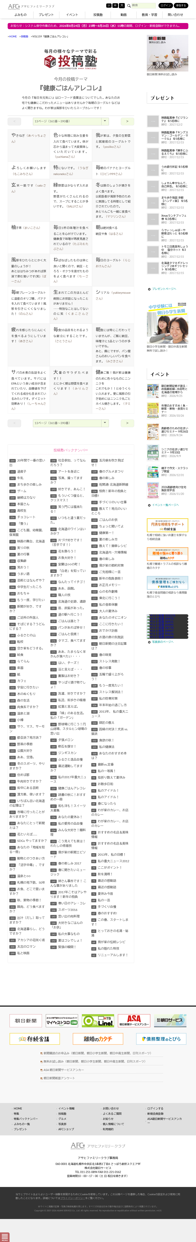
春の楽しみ (103, 478)
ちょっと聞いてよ (108, 526)
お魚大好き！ (64, 557)
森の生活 (20, 700)
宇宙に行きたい (25, 687)
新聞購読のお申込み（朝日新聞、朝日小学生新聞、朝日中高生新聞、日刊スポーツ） (98, 1053)
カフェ (18, 681)
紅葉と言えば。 (65, 706)
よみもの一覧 (22, 1124)
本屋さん (20, 504)
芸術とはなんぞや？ (28, 580)
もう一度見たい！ (108, 685)
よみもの (20, 14)
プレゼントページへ (164, 289)
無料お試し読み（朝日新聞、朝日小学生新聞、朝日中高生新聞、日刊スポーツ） (95, 1061)
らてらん (20, 661)
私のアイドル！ (105, 790)
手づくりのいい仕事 (109, 502)
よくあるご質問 (112, 1114)
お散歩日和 (102, 784)
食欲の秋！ (103, 740)
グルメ (62, 1119)
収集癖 (18, 561)
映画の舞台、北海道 (28, 541)
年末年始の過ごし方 (109, 705)
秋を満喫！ (102, 874)
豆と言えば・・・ (67, 669)
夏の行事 (20, 554)
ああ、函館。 (64, 588)
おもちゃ (20, 593)
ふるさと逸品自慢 (67, 759)
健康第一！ (103, 533)
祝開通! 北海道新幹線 (110, 484)
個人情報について (113, 1124)
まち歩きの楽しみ (26, 484)
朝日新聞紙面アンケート (59, 1078)
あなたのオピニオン (109, 617)
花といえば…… (24, 834)
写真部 (62, 1124)
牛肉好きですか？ (26, 781)
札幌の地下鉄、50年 (28, 882)
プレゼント (46, 14)
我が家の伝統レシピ (108, 942)
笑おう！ (20, 567)
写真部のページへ (163, 642)
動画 (124, 14)
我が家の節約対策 (108, 565)
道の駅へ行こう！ (67, 614)
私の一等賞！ (104, 771)
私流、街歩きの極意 (68, 700)
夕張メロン (62, 740)
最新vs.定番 (103, 764)
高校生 (18, 510)
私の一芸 (101, 900)
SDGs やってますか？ (29, 840)
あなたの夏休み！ (67, 817)
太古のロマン (23, 946)
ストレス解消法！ (108, 692)
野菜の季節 (22, 744)
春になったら (104, 803)
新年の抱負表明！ (108, 578)
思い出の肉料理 (65, 916)
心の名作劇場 (105, 591)
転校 (17, 641)
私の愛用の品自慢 (67, 823)
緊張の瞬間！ (64, 947)
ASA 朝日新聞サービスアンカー (64, 1070)
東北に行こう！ (106, 598)
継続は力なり (23, 497)
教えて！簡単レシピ (109, 546)
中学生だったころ (26, 587)
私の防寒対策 (105, 698)
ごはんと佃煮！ (65, 634)
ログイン (166, 5)
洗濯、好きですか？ (68, 693)
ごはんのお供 (105, 519)
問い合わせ (175, 14)
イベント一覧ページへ (165, 505)
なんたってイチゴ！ (68, 582)
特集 (16, 1114)
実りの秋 (20, 547)
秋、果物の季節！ (26, 900)
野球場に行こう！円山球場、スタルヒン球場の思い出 (68, 729)
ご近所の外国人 (25, 617)
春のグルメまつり (108, 471)
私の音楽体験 (105, 604)
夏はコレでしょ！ (67, 940)
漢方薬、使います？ (28, 794)
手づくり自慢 (104, 906)
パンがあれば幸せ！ (68, 627)
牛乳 (17, 478)
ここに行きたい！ (108, 624)
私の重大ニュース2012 (110, 861)
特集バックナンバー (26, 1119)
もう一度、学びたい (28, 600)
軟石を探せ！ (64, 746)
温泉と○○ (21, 876)
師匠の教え (103, 722)
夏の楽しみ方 (105, 539)
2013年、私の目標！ (109, 854)
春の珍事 (101, 668)
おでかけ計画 (105, 630)
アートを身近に (65, 471)
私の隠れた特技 (105, 948)
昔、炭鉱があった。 (68, 608)
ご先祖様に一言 (106, 572)
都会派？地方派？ (26, 737)
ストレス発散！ (106, 661)
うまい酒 (20, 574)
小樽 (17, 720)
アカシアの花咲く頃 (28, 940)
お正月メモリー (106, 585)
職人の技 (60, 595)
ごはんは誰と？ (65, 621)
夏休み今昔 (102, 893)
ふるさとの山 (23, 635)
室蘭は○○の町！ (66, 564)
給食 (17, 654)
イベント (72, 14)
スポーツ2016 (64, 909)
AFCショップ (66, 1129)
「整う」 (20, 523)
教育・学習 (149, 14)
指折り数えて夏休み (108, 777)
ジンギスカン (64, 753)
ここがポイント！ (107, 867)
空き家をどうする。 (28, 648)
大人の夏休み (105, 611)
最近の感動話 (104, 880)
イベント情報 (66, 1108)
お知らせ (108, 1119)
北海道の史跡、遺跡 (68, 601)
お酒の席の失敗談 (108, 637)
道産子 (18, 471)
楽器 (17, 668)
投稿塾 (98, 14)
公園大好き (22, 750)
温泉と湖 (20, 713)
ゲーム (18, 491)
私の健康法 (103, 746)
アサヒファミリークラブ (37, 6)
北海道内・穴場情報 (109, 552)
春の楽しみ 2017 (66, 863)
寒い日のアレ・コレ (68, 903)
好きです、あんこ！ (68, 489)
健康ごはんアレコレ (68, 788)
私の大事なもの (65, 934)
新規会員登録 (155, 1114)
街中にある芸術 (25, 788)
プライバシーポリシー (72, 1198)
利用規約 (108, 1129)
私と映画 (20, 953)
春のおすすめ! (104, 913)
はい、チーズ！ (65, 663)
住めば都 (20, 774)
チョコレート (23, 517)
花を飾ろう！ (64, 551)
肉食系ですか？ (25, 707)
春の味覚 (101, 654)
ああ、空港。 (23, 757)
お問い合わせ (111, 1108)
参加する (181, 5)
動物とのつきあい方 (28, 858)
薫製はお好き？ (65, 676)
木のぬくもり (23, 694)
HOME (13, 36)
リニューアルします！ (110, 955)
